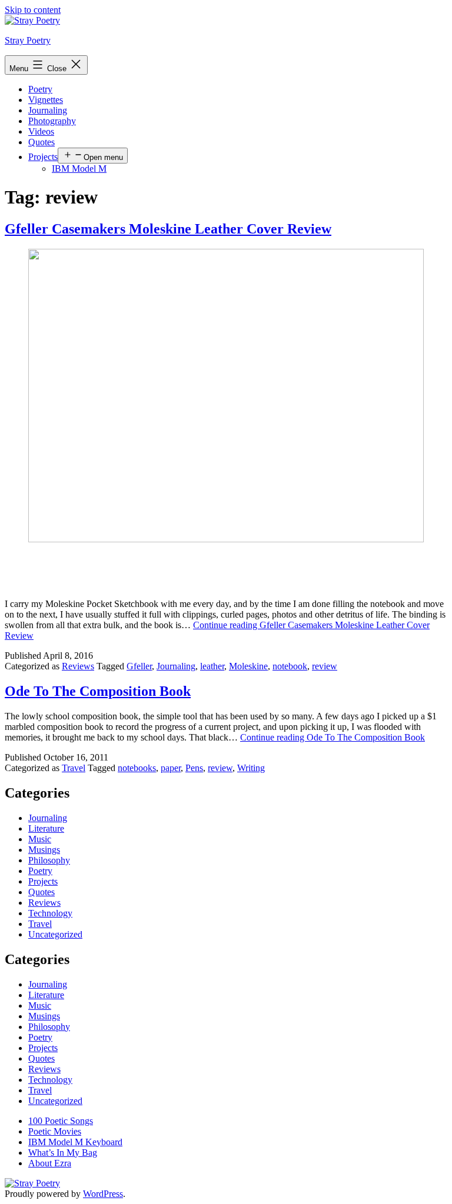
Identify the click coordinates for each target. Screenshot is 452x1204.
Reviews (78, 666)
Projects (43, 157)
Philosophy (49, 860)
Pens (194, 768)
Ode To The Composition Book (98, 691)
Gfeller (139, 666)
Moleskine (248, 666)
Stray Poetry (28, 40)
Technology (50, 913)
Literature (46, 828)
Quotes (41, 142)
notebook (289, 666)
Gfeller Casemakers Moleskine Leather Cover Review (168, 228)
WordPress (103, 1194)
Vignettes (45, 100)
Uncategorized (55, 934)
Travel (73, 768)
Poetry (40, 89)
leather (212, 666)
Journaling (47, 110)
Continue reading (332, 737)
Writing (251, 768)
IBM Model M (79, 169)
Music (39, 839)
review (324, 666)
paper (171, 768)
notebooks (137, 768)
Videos (41, 131)
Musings (44, 850)
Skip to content (33, 10)
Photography (52, 121)
